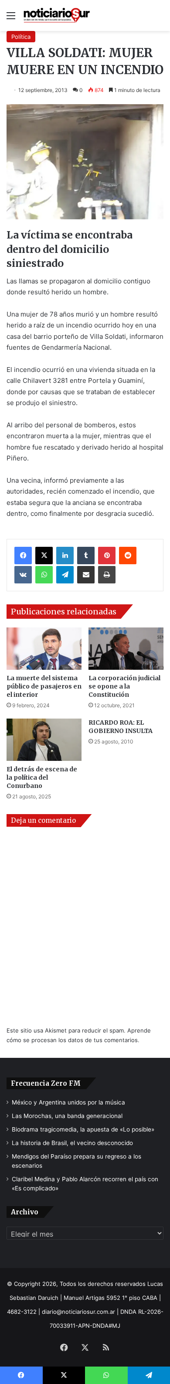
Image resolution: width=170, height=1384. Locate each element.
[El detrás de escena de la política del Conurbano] (44, 740)
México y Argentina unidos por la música (68, 1102)
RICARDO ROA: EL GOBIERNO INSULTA (120, 727)
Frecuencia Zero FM (46, 1083)
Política (21, 36)
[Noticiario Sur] (57, 15)
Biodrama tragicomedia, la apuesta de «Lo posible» (83, 1129)
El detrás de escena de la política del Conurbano (42, 777)
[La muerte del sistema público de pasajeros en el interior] (44, 648)
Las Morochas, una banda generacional (67, 1115)
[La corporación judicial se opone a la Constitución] (125, 648)
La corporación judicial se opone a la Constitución (124, 686)
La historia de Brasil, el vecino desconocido (72, 1142)
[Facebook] (23, 555)
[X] (44, 555)
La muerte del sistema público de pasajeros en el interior (44, 686)
